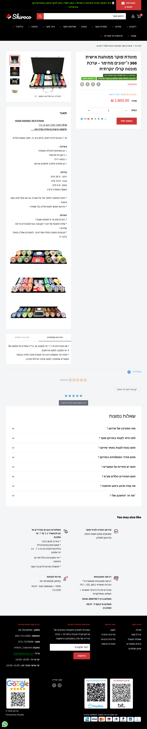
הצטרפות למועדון (130, 5)
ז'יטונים (132, 26)
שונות (133, 35)
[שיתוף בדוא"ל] (82, 84)
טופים (84, 26)
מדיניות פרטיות (108, 639)
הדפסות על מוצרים (113, 35)
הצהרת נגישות (108, 644)
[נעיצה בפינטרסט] (93, 84)
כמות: (134, 110)
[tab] (127, 389)
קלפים (118, 26)
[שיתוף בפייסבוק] (98, 84)
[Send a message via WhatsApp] (4, 724)
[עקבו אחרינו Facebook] (54, 685)
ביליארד (19, 26)
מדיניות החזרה (108, 634)
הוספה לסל (127, 121)
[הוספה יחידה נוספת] (89, 110)
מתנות (34, 26)
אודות (138, 630)
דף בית (138, 46)
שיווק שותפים (134, 648)
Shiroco (132, 84)
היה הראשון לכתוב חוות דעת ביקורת (73, 403)
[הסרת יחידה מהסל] (126, 110)
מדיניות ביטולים (22, 337)
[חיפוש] (40, 16)
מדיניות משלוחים (55, 337)
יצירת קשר (136, 634)
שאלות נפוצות (134, 639)
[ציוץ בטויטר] (88, 84)
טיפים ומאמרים (133, 644)
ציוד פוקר (50, 26)
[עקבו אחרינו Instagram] (60, 685)
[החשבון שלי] (133, 16)
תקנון (113, 630)
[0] (139, 16)
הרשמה (82, 655)
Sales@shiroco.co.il (23, 653)
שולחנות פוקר (69, 26)
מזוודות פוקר (101, 26)
